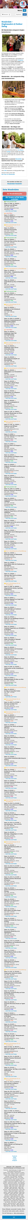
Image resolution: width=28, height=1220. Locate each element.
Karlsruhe (5, 1183)
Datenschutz (18, 1166)
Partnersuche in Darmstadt (10, 1179)
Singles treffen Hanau (14, 1193)
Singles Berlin (13, 1205)
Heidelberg (18, 1179)
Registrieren (18, 14)
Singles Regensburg (21, 1205)
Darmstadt (15, 1178)
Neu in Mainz (20, 1177)
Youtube (15, 1159)
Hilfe (5, 170)
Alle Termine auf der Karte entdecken (15, 198)
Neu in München (14, 1202)
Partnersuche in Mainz (7, 1178)
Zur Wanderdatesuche (14, 194)
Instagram (14, 1160)
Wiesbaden (20, 1176)
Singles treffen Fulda (14, 1200)
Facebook (14, 1156)
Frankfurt (5, 1172)
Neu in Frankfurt (11, 1172)
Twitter (14, 1157)
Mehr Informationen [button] (19, 1213)
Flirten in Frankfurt (6, 1173)
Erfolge (8, 151)
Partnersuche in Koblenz (12, 1182)
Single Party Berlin (7, 1205)
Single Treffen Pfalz (20, 1203)
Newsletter (19, 159)
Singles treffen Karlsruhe (13, 1184)
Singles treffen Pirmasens (15, 1195)
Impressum (9, 1166)
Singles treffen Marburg (16, 1199)
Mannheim (6, 1184)
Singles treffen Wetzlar (14, 1197)
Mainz (16, 1177)
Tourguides (20, 60)
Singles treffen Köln (19, 1198)
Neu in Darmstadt (20, 1178)
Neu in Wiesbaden (13, 1176)
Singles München (7, 1204)
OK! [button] (14, 1217)
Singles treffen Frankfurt (13, 1186)
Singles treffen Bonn (11, 1198)
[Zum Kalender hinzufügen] (20, 204)
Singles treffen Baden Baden (13, 1189)
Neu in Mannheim (21, 1183)
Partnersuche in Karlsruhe (13, 1183)
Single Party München (12, 1203)
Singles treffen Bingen (13, 1194)
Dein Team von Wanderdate (8, 174)
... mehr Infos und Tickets (10, 211)
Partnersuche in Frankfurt (19, 1172)
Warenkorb (6, 14)
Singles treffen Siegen (7, 1199)
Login (24, 14)
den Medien (21, 150)
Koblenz (20, 1181)
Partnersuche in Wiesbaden (9, 1177)
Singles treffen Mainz (13, 1187)
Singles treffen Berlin (20, 1204)
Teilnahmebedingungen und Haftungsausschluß (14, 1168)
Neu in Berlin (13, 1204)
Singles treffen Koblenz (13, 1188)
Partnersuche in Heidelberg (13, 1181)
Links (13, 1166)
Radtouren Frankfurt (15, 1173)
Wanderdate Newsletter (14, 184)
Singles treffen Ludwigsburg (13, 1192)
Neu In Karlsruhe (21, 1182)
